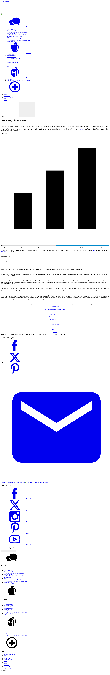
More (27, 92)
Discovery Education (12, 63)
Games (55, 327)
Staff (5, 662)
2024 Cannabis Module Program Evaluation (55, 309)
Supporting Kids (7, 577)
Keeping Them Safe (11, 33)
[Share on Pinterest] (15, 374)
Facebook (28, 498)
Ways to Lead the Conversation (14, 58)
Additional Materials (11, 41)
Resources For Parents (55, 314)
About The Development (55, 316)
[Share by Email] (56, 479)
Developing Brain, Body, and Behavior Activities (18, 40)
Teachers (28, 53)
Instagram (28, 521)
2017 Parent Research (55, 321)
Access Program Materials (55, 311)
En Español (9, 37)
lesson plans (3, 251)
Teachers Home (10, 54)
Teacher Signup (12, 551)
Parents (28, 26)
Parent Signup (4, 551)
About (5, 100)
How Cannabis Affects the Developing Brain (17, 34)
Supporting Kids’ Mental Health (14, 36)
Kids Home (9, 79)
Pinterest (28, 533)
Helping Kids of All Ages (10, 583)
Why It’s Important (11, 55)
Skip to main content (5, 1)
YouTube (28, 544)
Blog (5, 98)
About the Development (9, 657)
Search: (2, 116)
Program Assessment (11, 59)
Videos (5, 94)
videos (93, 250)
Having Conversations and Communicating (17, 32)
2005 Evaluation (55, 324)
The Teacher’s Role (11, 57)
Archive (55, 332)
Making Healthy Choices (12, 30)
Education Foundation (9, 658)
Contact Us (6, 665)
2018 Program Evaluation (55, 319)
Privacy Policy (7, 666)
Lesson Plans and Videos (12, 62)
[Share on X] (15, 362)
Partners (5, 663)
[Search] (27, 109)
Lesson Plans (7, 96)
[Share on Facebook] (15, 351)
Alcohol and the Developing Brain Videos (16, 38)
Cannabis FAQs (55, 306)
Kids (27, 78)
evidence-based (81, 129)
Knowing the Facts (11, 29)
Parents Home (10, 28)
